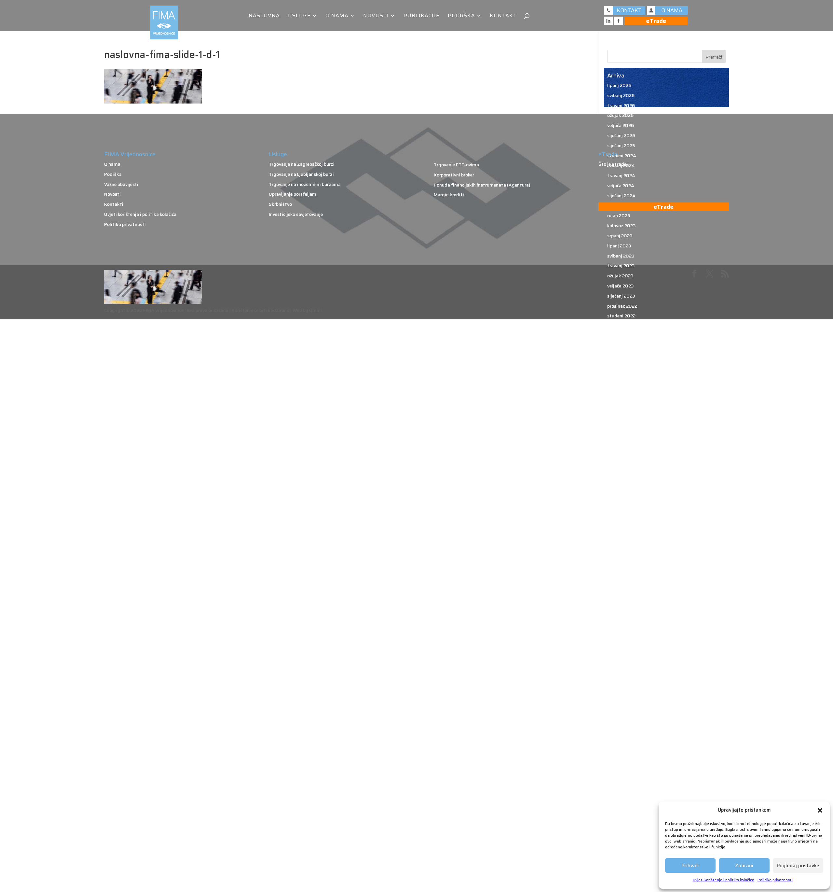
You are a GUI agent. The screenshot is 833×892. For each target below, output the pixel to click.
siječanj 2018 (621, 877)
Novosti (376, 16)
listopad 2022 (622, 325)
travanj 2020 (621, 626)
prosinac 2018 (622, 787)
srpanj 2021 (619, 476)
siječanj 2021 (620, 536)
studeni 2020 (621, 556)
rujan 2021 (618, 456)
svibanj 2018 (620, 857)
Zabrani (744, 866)
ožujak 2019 (620, 756)
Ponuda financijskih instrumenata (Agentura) (482, 184)
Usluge (299, 16)
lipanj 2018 (619, 847)
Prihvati (690, 866)
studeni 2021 (621, 436)
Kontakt (503, 16)
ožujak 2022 (620, 396)
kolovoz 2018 (621, 827)
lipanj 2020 (619, 606)
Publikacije (421, 16)
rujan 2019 (618, 697)
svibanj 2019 (620, 737)
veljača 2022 (620, 406)
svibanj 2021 (620, 496)
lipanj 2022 (619, 365)
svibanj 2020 (621, 616)
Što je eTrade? (613, 164)
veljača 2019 (620, 767)
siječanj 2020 (621, 656)
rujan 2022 (618, 336)
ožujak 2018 (620, 867)
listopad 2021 (621, 446)
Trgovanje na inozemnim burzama (305, 184)
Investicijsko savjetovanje (296, 214)
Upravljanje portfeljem (292, 194)
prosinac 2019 (622, 666)
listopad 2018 (622, 807)
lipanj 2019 (619, 727)
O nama (336, 16)
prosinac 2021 (621, 426)
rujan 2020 (619, 576)
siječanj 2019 (621, 777)
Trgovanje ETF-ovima (456, 164)
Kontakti (113, 204)
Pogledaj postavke (798, 866)
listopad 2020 (622, 566)
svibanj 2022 (620, 376)
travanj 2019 (621, 747)
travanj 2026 (621, 105)
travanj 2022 (621, 386)
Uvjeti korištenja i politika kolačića (723, 880)
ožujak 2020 (620, 636)
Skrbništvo (280, 204)
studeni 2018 (621, 797)
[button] (820, 810)
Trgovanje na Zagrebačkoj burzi (302, 164)
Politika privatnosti (775, 880)
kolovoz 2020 (621, 586)
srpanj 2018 (619, 837)
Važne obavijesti (121, 184)
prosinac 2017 (622, 887)
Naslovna (264, 16)
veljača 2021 (620, 526)
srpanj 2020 (620, 596)
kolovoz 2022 (621, 346)
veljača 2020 (620, 646)
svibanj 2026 (621, 95)
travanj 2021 (620, 506)
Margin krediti (449, 194)
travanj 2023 (621, 265)
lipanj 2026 (619, 85)
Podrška (461, 16)
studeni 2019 (621, 676)
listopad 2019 (622, 686)
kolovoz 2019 (621, 706)
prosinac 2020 (622, 546)
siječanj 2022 (621, 416)
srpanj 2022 (619, 356)
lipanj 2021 (618, 486)
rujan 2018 (618, 817)
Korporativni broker (454, 174)
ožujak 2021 (620, 516)
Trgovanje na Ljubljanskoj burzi (301, 174)
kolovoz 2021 (621, 466)
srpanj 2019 (619, 716)
